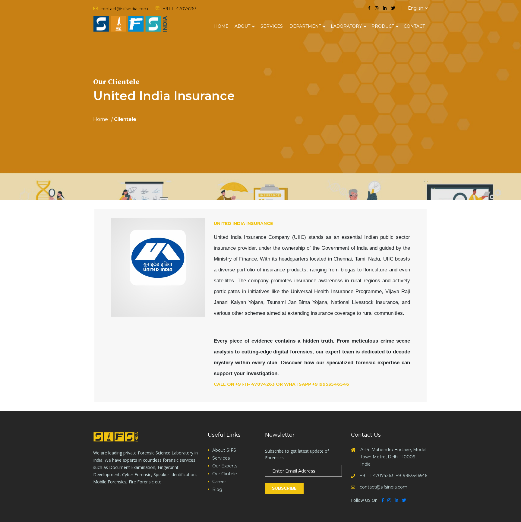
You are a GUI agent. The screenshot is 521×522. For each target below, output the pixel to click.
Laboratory (346, 26)
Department (305, 26)
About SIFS (224, 450)
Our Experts (224, 466)
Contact (414, 26)
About (242, 26)
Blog (217, 489)
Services (271, 26)
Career (219, 481)
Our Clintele (224, 474)
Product (382, 26)
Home (221, 26)
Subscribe (284, 488)
